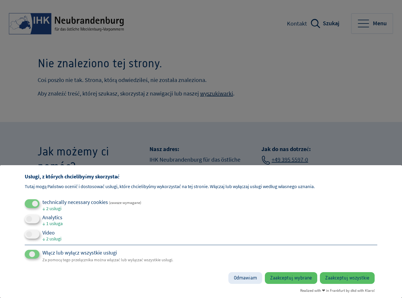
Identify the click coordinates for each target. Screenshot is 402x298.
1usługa (52, 223)
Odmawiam (245, 278)
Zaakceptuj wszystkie (347, 278)
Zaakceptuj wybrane (291, 278)
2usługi (52, 208)
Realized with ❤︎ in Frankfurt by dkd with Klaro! (337, 290)
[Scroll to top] (389, 285)
